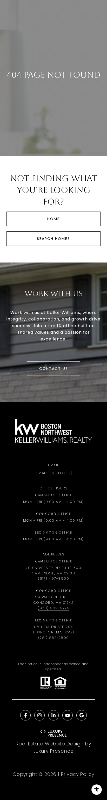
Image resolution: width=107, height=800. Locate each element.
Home (53, 218)
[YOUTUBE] (67, 715)
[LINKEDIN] (53, 715)
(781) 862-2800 (53, 637)
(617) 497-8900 (53, 578)
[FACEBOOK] (25, 715)
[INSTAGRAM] (39, 715)
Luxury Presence (54, 751)
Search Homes (53, 238)
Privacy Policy (77, 774)
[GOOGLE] (81, 715)
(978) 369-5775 (53, 608)
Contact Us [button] (53, 368)
